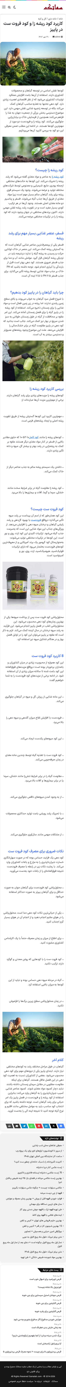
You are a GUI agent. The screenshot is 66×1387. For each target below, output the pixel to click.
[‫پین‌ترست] (38, 1126)
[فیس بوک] (60, 1126)
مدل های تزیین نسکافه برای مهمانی (45, 1204)
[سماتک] (53, 7)
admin (57, 37)
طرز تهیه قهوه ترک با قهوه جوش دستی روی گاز (41, 1209)
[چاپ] (9, 1126)
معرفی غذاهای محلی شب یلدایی (47, 1145)
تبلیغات (46, 1381)
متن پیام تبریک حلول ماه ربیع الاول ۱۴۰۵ (43, 1252)
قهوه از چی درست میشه (51, 1193)
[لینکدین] (45, 1126)
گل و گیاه (42, 19)
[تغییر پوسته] (14, 8)
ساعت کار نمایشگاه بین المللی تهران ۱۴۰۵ (43, 1156)
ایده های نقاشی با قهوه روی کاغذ (47, 1215)
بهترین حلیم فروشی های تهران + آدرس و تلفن (41, 1220)
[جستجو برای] (9, 8)
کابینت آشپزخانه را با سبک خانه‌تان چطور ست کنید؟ (38, 1162)
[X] (53, 1126)
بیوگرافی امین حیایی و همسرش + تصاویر (43, 1231)
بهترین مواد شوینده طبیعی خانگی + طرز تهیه (41, 1257)
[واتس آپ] (31, 1126)
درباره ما (38, 1381)
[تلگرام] (23, 1126)
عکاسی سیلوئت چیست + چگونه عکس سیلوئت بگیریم (37, 1187)
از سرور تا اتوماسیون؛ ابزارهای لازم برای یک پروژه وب (39, 1151)
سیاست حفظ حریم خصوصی (20, 1381)
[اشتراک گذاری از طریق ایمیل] (16, 1126)
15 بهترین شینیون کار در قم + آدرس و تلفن (42, 1226)
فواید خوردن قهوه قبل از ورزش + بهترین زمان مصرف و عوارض (34, 1198)
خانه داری (52, 19)
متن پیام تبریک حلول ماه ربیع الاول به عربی (42, 1237)
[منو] (3, 8)
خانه (61, 19)
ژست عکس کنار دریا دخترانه (49, 1167)
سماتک (54, 1381)
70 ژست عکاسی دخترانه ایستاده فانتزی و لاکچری (40, 1172)
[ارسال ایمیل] (53, 37)
